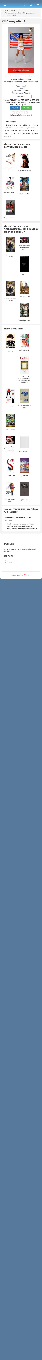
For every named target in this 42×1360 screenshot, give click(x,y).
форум (11, 549)
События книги (21, 96)
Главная (6, 11)
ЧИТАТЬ (27, 108)
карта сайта (25, 549)
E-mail (11, 562)
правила (32, 549)
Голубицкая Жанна (23, 79)
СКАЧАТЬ (16, 108)
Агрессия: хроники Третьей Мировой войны (20, 13)
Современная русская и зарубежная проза (21, 76)
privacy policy (8, 551)
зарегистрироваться (29, 529)
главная (6, 549)
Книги (12, 11)
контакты (18, 549)
